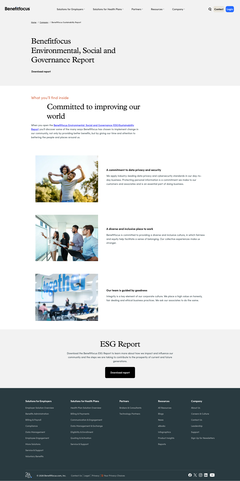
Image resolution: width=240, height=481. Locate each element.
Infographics (164, 431)
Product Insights (166, 437)
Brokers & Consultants (130, 407)
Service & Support (34, 450)
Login (230, 9)
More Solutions (32, 444)
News (160, 419)
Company (177, 9)
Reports (162, 444)
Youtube (212, 475)
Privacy (95, 475)
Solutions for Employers (70, 9)
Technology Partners (129, 413)
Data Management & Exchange (87, 425)
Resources (156, 9)
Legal (87, 475)
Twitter (195, 475)
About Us (195, 407)
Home (33, 22)
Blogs (161, 413)
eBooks (161, 425)
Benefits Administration (37, 413)
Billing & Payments (80, 413)
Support (195, 431)
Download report (41, 71)
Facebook (190, 475)
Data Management (35, 431)
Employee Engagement (37, 437)
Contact (218, 9)
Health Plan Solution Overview (86, 407)
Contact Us (196, 419)
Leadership (196, 425)
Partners (136, 9)
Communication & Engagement (86, 419)
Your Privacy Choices (114, 475)
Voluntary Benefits (34, 456)
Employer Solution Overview (39, 407)
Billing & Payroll (33, 419)
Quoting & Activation (81, 437)
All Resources (164, 407)
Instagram (200, 475)
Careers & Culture (200, 413)
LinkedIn (206, 475)
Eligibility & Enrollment (82, 431)
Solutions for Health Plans (107, 9)
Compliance (31, 425)
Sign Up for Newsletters (203, 437)
